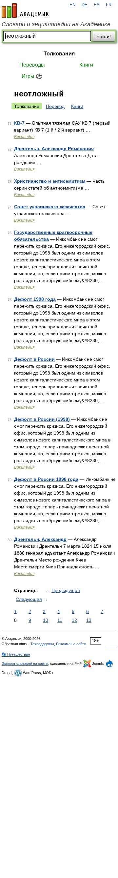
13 (88, 620)
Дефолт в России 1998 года (46, 479)
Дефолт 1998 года (35, 299)
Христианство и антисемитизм (49, 181)
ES (97, 5)
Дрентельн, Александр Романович (54, 148)
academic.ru (25, 10)
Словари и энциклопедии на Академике (56, 24)
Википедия (24, 136)
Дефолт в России (34, 359)
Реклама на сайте (71, 644)
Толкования (59, 53)
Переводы (32, 65)
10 (45, 620)
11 (59, 620)
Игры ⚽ (32, 76)
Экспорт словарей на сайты (25, 663)
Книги (86, 65)
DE (85, 5)
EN (72, 5)
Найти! (103, 36)
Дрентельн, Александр (40, 539)
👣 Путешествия (16, 654)
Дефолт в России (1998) (42, 419)
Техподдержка (42, 644)
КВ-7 (19, 123)
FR (108, 5)
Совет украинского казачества (49, 206)
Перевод (55, 106)
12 (74, 620)
